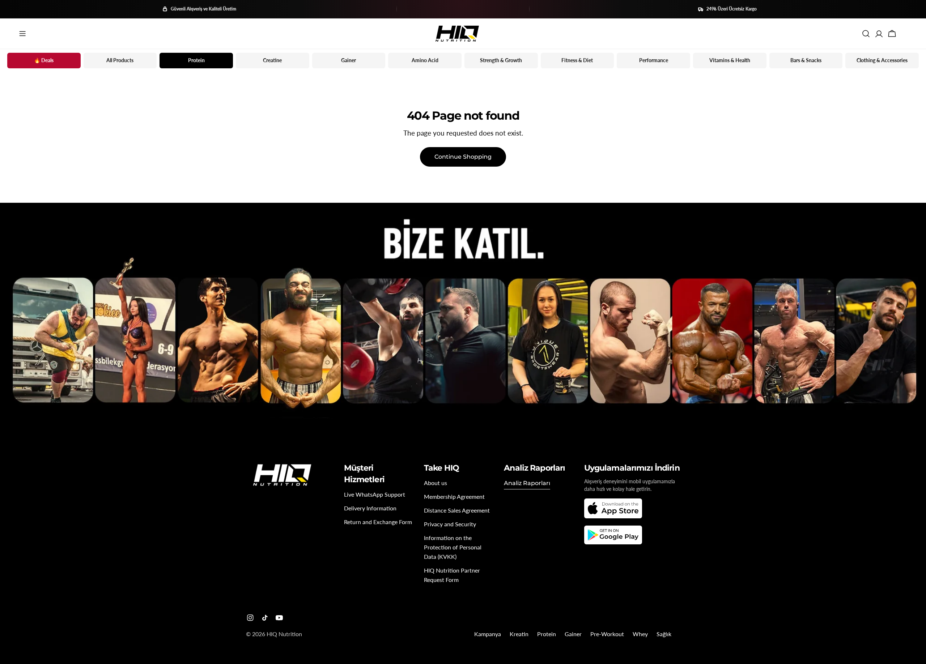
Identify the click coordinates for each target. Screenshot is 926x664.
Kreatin (519, 633)
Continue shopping (463, 156)
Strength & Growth (501, 60)
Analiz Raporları (527, 483)
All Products (119, 60)
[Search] (866, 33)
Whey (640, 633)
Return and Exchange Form (378, 521)
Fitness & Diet (577, 60)
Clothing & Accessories (882, 60)
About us (435, 482)
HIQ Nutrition (284, 633)
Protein (196, 60)
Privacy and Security (450, 524)
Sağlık (664, 633)
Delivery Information (370, 508)
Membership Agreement (454, 496)
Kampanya (487, 633)
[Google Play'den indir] (613, 535)
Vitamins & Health (729, 60)
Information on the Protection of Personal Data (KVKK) (452, 547)
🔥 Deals (44, 60)
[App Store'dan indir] (613, 508)
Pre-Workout (607, 633)
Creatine (272, 60)
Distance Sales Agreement (457, 510)
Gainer (348, 60)
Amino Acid (425, 60)
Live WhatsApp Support (374, 494)
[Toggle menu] (22, 33)
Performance (653, 60)
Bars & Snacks (805, 60)
